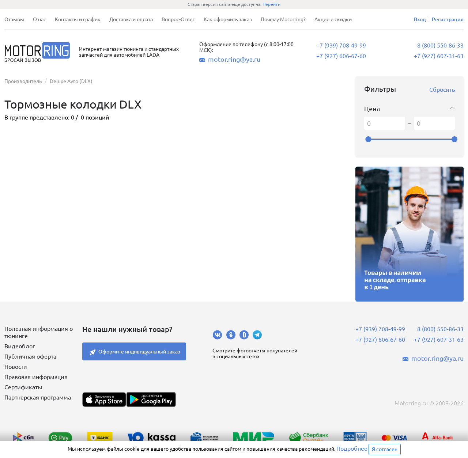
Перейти (271, 4)
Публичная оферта (30, 356)
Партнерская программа (37, 397)
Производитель (23, 81)
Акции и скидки (333, 19)
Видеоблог (19, 346)
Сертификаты (23, 387)
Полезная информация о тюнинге (38, 332)
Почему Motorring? (283, 19)
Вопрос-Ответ (178, 19)
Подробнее (351, 448)
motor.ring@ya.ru (234, 59)
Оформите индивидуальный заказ (139, 352)
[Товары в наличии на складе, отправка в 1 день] (409, 234)
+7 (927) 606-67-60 (341, 56)
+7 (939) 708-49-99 (341, 45)
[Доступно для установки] (151, 399)
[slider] (368, 139)
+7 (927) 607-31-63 (439, 56)
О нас (39, 19)
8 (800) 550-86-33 (440, 45)
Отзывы (14, 19)
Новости (15, 366)
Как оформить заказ (228, 19)
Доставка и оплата (131, 19)
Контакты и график (78, 19)
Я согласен (384, 449)
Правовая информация (36, 377)
